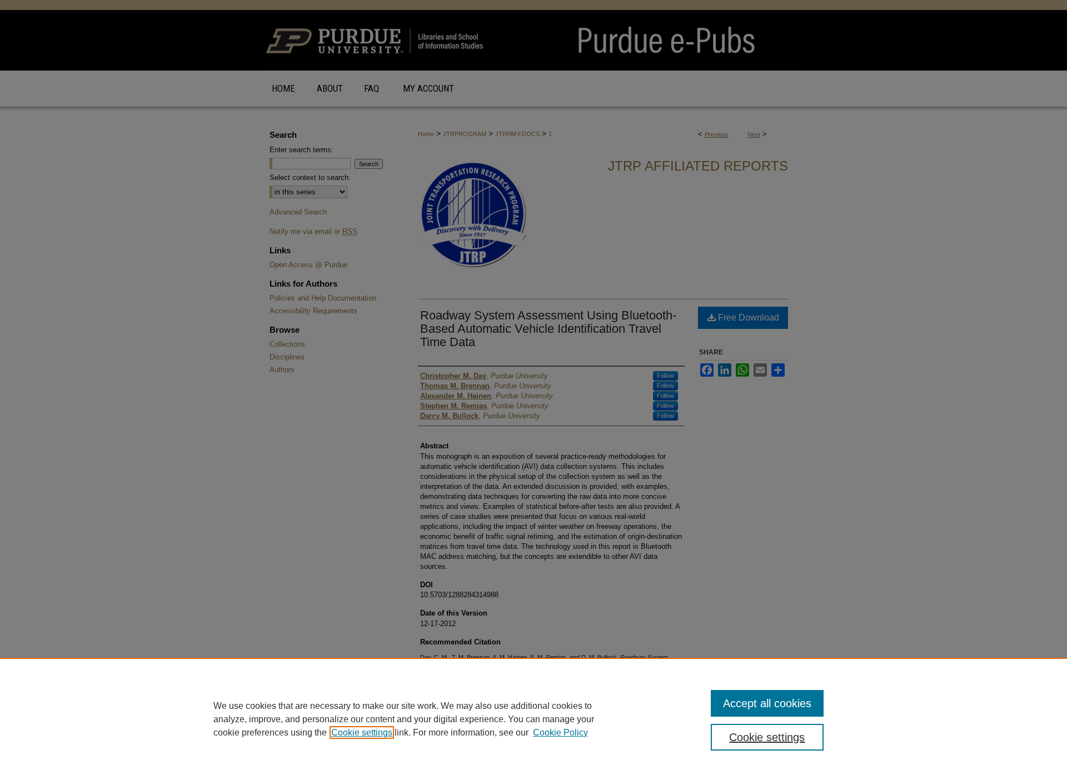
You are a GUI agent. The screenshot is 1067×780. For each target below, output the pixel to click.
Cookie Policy (560, 732)
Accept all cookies (767, 703)
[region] (533, 719)
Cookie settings (361, 732)
